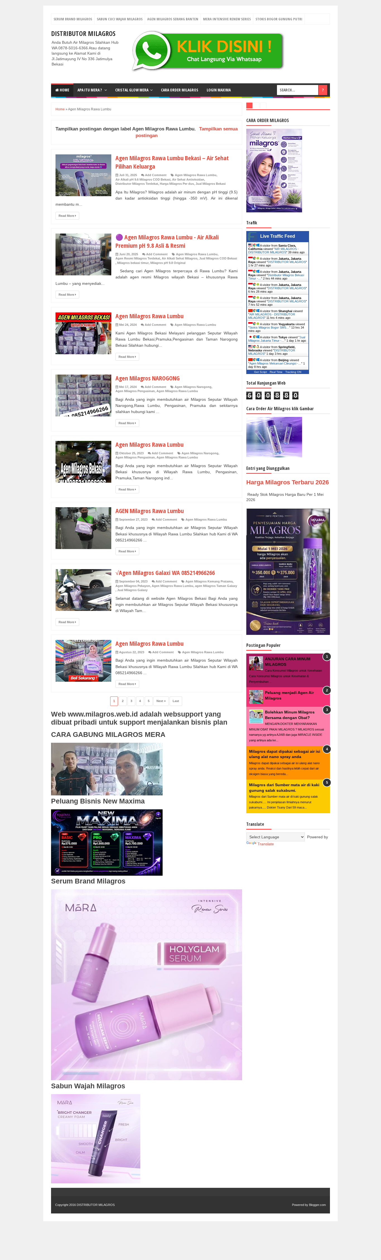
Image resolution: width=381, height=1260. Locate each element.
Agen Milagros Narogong (193, 387)
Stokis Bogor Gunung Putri (278, 18)
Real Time (276, 371)
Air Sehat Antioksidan (188, 179)
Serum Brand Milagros (73, 18)
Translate (265, 844)
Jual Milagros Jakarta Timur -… (276, 339)
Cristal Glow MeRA (131, 90)
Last (176, 701)
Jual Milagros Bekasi (211, 183)
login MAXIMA (219, 90)
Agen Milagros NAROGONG (147, 378)
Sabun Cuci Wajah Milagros (120, 18)
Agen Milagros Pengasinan (135, 391)
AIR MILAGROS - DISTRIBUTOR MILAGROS (273, 250)
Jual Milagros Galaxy (132, 590)
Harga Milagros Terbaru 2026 (287, 482)
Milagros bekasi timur (133, 262)
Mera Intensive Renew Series (227, 18)
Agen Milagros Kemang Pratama (209, 581)
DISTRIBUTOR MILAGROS (83, 33)
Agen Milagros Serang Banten (172, 18)
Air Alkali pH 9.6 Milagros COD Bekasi (142, 179)
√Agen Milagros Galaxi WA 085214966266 (165, 572)
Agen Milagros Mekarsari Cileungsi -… (275, 363)
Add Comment (156, 175)
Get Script (260, 371)
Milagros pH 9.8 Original (167, 262)
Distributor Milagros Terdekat (136, 183)
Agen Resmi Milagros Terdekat (137, 258)
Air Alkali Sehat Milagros (179, 258)
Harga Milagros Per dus (177, 183)
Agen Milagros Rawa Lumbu (195, 175)
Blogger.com (317, 1204)
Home (64, 90)
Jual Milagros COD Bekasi (218, 258)
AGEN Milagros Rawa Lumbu (149, 510)
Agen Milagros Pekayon (132, 585)
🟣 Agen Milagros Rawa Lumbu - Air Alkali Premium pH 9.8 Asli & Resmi (167, 241)
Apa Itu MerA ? (90, 90)
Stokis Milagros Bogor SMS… (269, 327)
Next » (161, 701)
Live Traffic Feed (277, 236)
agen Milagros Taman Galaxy (216, 585)
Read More (67, 215)
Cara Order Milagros (179, 90)
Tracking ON (293, 371)
